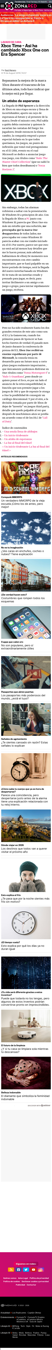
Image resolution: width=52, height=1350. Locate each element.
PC (28, 218)
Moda (21, 1333)
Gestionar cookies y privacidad (35, 1282)
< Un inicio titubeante (15, 446)
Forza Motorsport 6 (35, 372)
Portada (18, 10)
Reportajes (27, 10)
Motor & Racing (42, 1326)
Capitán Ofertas (34, 1313)
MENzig (15, 1326)
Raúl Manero (10, 70)
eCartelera (21, 1319)
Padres (36, 1333)
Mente (15, 1337)
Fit (33, 1326)
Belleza (28, 1333)
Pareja (43, 1333)
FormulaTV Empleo (36, 1317)
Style (28, 1326)
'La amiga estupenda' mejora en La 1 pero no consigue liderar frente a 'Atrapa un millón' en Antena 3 (26, 18)
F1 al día (16, 1328)
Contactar (31, 1285)
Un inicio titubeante (16, 435)
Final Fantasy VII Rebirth (36, 2)
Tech (23, 1326)
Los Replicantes (19, 1313)
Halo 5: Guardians (13, 376)
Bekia (14, 1333)
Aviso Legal (23, 1278)
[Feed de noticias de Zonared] (11, 1270)
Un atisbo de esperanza (18, 439)
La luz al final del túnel (18, 442)
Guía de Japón (36, 1322)
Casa (47, 1335)
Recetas (22, 1335)
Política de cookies (11, 1282)
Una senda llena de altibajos (20, 431)
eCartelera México (35, 1319)
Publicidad (20, 1285)
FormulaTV (21, 1317)
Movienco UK (22, 1322)
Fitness (40, 1335)
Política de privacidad (39, 1278)
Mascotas (32, 1335)
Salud (15, 1335)
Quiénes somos (9, 1278)
